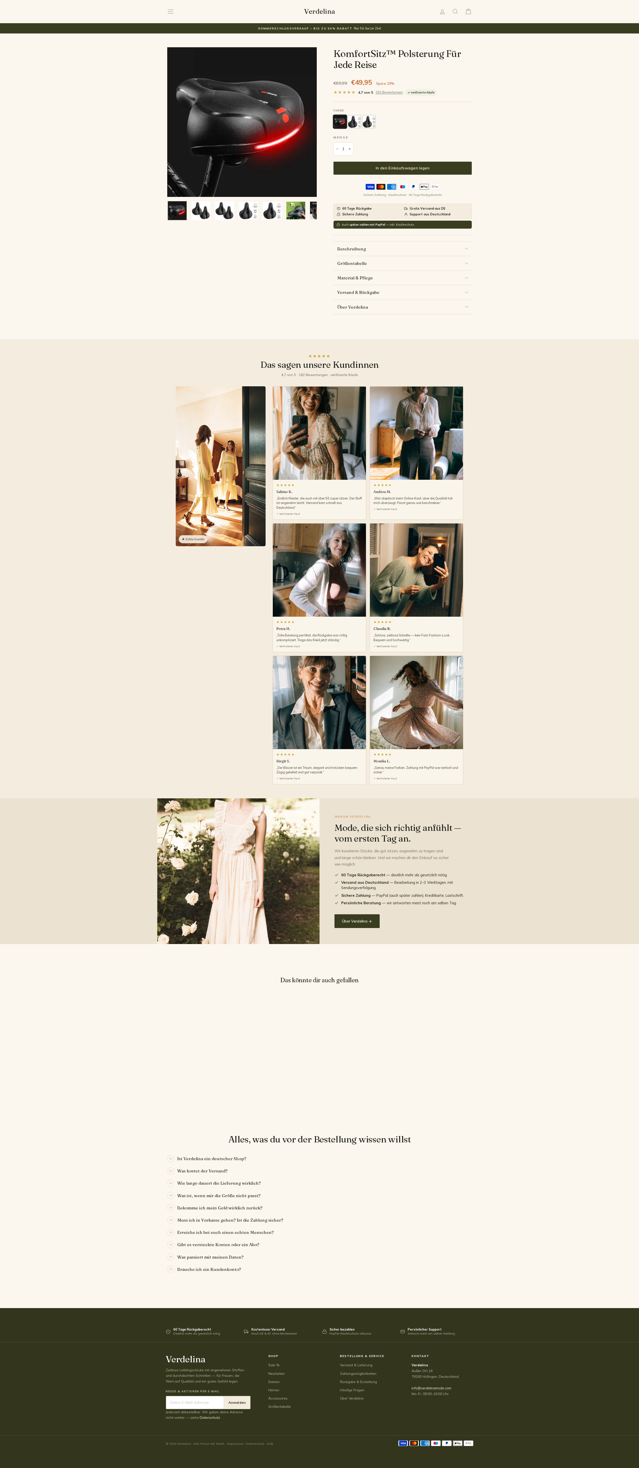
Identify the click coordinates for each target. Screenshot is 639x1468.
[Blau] (354, 121)
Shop (273, 1356)
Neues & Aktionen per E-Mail (193, 1391)
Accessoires (278, 1398)
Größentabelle (352, 263)
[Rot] (339, 121)
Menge (341, 137)
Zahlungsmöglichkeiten (358, 1373)
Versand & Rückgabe (358, 292)
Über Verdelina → (357, 921)
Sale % (274, 1365)
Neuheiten (276, 1373)
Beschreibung (351, 248)
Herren (273, 1390)
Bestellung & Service (362, 1356)
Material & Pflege (355, 277)
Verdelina (319, 11)
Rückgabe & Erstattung (358, 1382)
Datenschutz (210, 1417)
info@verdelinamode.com (431, 1388)
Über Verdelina (352, 307)
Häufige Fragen (352, 1390)
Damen (274, 1382)
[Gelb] (368, 121)
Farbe (338, 110)
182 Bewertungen (389, 92)
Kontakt (420, 1356)
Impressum (235, 1444)
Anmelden (237, 1402)
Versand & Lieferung (356, 1365)
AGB (270, 1444)
